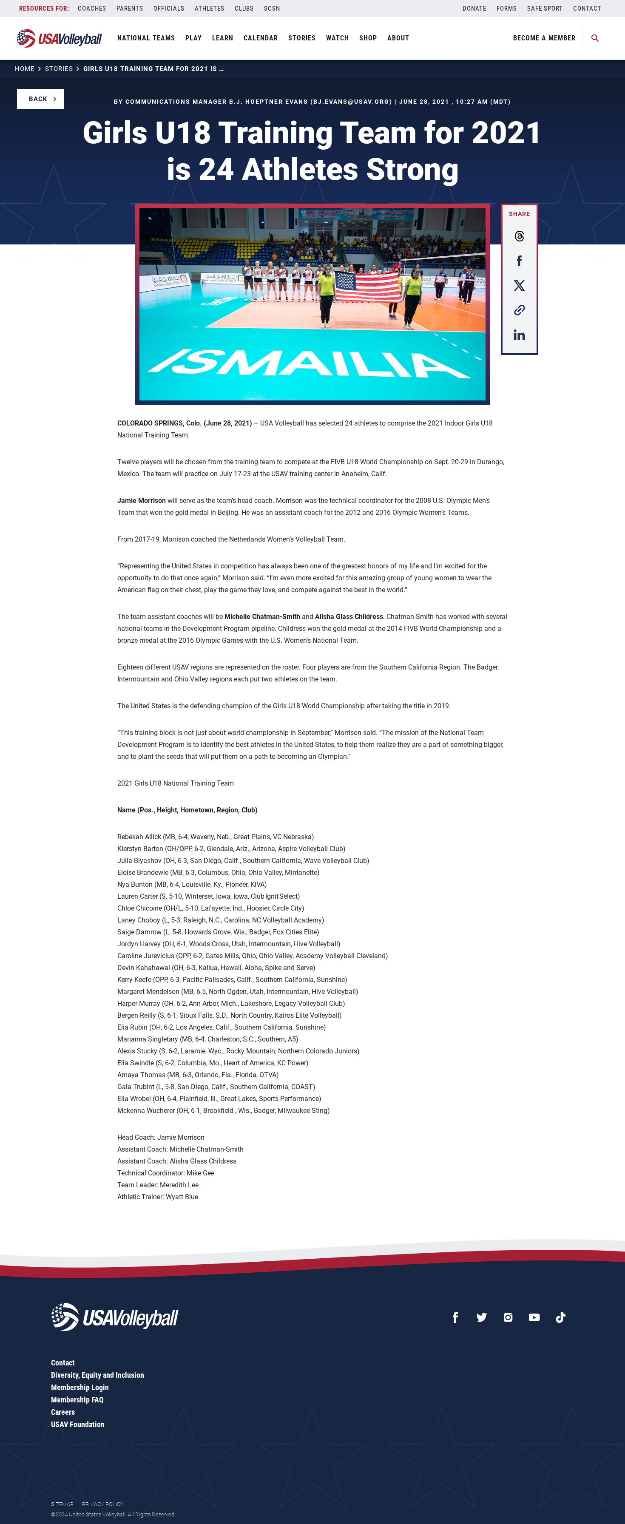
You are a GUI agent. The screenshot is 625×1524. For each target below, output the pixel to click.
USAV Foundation (78, 1424)
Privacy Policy (103, 1504)
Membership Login (80, 1387)
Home (25, 69)
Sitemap (62, 1504)
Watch (337, 38)
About (398, 38)
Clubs (244, 8)
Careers (63, 1412)
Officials (169, 8)
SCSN (272, 8)
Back (38, 99)
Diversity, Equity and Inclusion (97, 1375)
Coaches (92, 8)
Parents (129, 8)
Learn (222, 38)
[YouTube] (534, 1317)
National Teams (146, 38)
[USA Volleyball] (59, 38)
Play (193, 38)
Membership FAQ (77, 1399)
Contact (587, 8)
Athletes (209, 8)
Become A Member (544, 38)
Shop (368, 38)
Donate (474, 8)
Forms (507, 8)
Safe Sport (545, 8)
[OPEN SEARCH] (595, 38)
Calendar (261, 38)
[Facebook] (455, 1317)
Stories (302, 38)
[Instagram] (508, 1317)
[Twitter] (482, 1317)
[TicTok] (561, 1317)
